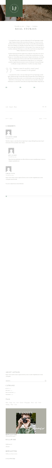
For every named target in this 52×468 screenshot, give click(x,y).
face (14, 402)
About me (8, 446)
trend (39, 402)
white (12, 404)
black (7, 402)
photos (15, 107)
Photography (10, 392)
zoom (15, 404)
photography (27, 402)
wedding (7, 404)
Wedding (8, 394)
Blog (7, 388)
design (10, 402)
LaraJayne (35, 26)
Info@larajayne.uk (9, 444)
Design (28, 26)
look (7, 107)
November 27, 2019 (19, 26)
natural (11, 107)
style (36, 402)
